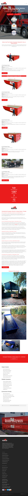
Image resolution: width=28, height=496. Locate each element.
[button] (26, 3)
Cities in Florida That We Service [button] (14, 405)
